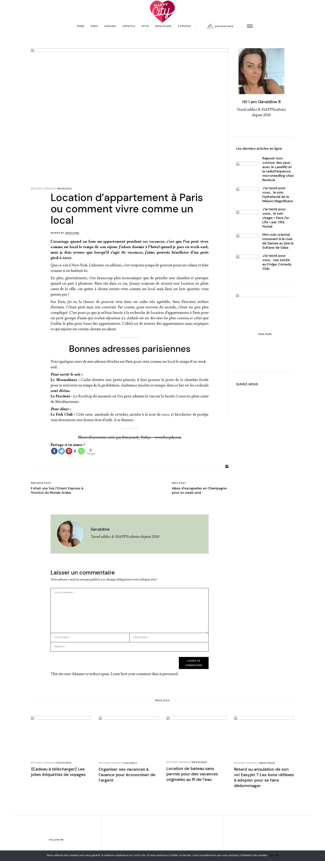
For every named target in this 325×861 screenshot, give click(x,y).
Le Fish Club (62, 414)
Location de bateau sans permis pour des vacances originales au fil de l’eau (192, 774)
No (276, 855)
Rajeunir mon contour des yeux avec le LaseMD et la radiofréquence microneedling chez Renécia (278, 169)
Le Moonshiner (64, 379)
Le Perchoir (60, 395)
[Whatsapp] (81, 451)
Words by (65, 232)
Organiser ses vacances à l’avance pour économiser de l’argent (127, 775)
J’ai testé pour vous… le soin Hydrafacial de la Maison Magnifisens (277, 194)
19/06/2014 (64, 188)
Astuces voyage (42, 188)
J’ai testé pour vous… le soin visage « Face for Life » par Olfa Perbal (275, 218)
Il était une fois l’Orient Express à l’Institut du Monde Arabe (57, 490)
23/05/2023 (199, 762)
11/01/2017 (130, 762)
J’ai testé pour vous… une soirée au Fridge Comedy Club (277, 262)
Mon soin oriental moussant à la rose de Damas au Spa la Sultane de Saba (277, 241)
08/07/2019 (267, 762)
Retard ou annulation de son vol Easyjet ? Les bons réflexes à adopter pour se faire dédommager (264, 777)
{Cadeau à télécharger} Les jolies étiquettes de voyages (58, 771)
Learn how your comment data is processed (144, 673)
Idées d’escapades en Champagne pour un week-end (199, 490)
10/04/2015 (63, 762)
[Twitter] (61, 451)
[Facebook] (54, 451)
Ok (271, 855)
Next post (179, 483)
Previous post (41, 483)
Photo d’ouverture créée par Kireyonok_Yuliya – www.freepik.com (129, 437)
